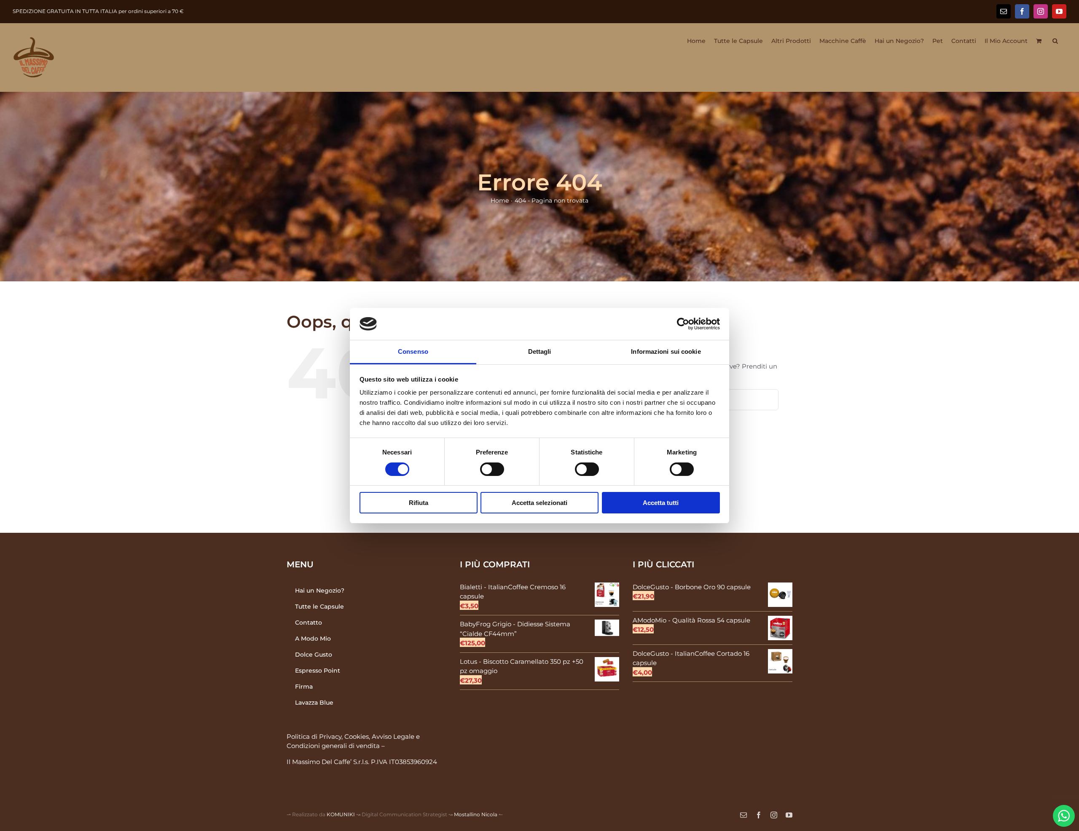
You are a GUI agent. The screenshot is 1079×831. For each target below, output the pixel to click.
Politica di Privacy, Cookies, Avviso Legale (350, 736)
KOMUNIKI (341, 814)
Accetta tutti (661, 502)
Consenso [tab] (413, 351)
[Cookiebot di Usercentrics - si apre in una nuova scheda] (683, 324)
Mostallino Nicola (475, 814)
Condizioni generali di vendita (333, 746)
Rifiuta (418, 502)
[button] (1055, 41)
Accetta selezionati (539, 502)
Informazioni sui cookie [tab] (666, 351)
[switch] (492, 469)
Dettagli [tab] (539, 351)
